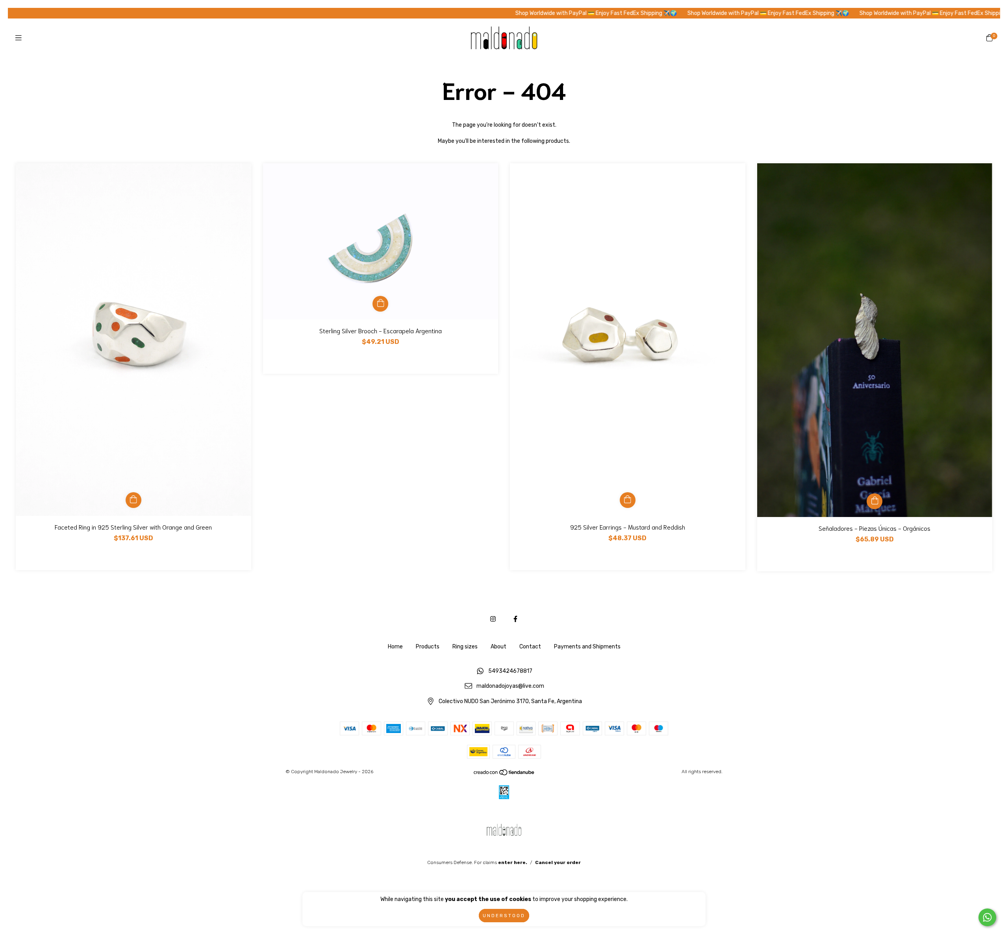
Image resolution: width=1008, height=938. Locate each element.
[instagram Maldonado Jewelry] (493, 619)
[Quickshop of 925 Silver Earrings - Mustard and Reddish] (628, 500)
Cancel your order (558, 862)
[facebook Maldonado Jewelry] (515, 619)
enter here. (512, 862)
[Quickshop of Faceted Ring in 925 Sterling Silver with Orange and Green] (133, 500)
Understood (504, 915)
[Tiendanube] (504, 774)
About (498, 646)
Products (427, 646)
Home (395, 646)
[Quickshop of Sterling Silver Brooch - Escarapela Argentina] (380, 304)
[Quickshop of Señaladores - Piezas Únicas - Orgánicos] (874, 501)
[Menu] (18, 38)
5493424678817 (510, 671)
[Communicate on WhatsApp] (987, 917)
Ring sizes (465, 646)
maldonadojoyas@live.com (510, 686)
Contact (530, 646)
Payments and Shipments (587, 646)
